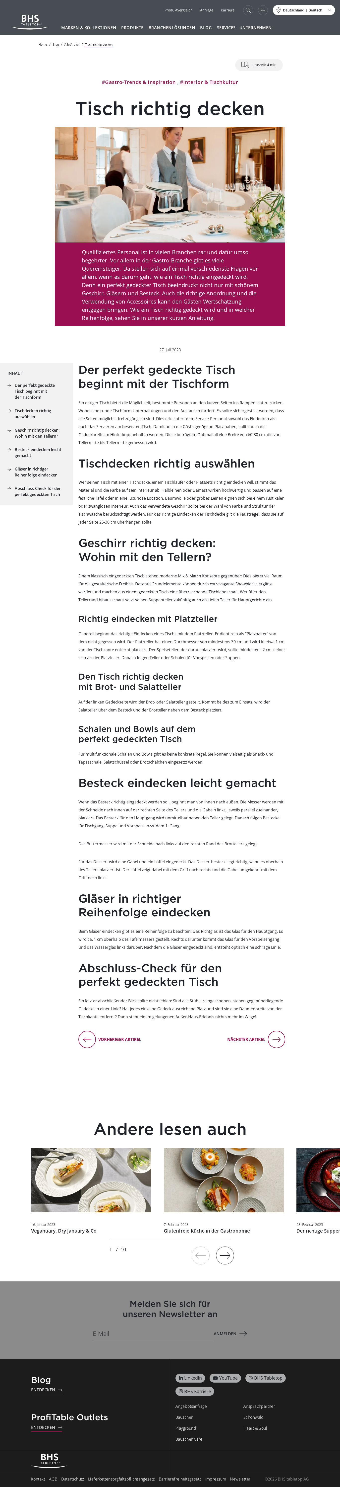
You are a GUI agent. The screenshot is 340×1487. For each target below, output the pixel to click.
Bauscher (184, 1417)
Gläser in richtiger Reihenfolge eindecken (37, 472)
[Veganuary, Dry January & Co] (91, 1180)
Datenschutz (72, 1479)
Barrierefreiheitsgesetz (180, 1479)
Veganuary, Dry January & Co (64, 1230)
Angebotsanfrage (191, 1406)
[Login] (263, 10)
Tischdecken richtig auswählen (33, 413)
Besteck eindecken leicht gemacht (38, 452)
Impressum (215, 1479)
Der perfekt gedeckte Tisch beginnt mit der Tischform (35, 391)
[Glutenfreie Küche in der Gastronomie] (224, 1180)
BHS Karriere (197, 1391)
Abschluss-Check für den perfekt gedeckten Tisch (38, 491)
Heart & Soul (255, 1428)
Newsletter (240, 1479)
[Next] (225, 1255)
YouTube (228, 1378)
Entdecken (43, 1390)
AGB (53, 1479)
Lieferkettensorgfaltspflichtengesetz (121, 1479)
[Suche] (248, 10)
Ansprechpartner (259, 1406)
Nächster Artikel (246, 1039)
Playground (185, 1428)
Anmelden (225, 1333)
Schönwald (253, 1417)
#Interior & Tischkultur (209, 82)
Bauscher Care (188, 1439)
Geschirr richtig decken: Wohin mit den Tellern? (37, 433)
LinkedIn (193, 1378)
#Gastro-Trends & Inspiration (139, 82)
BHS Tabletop (268, 1378)
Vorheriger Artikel (119, 1039)
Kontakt (38, 1479)
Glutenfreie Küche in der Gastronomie (207, 1230)
